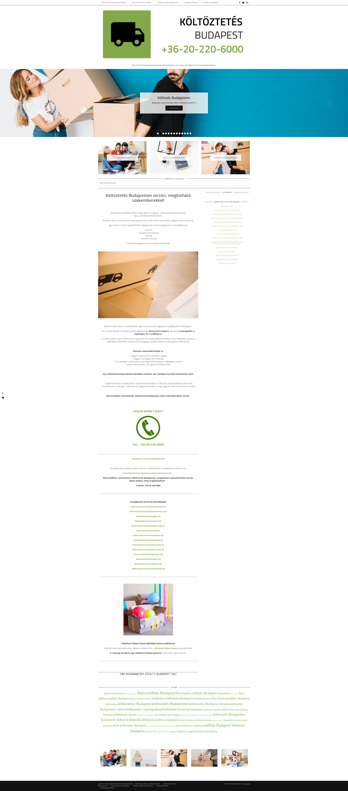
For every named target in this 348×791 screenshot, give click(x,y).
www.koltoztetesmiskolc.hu (148, 564)
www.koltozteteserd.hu (148, 530)
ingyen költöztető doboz (140, 699)
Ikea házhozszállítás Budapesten (227, 218)
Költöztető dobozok (140, 720)
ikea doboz (234, 694)
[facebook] (239, 2)
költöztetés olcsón (125, 714)
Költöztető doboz (227, 252)
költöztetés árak (194, 715)
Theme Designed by (237, 784)
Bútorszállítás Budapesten (227, 210)
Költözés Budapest (166, 720)
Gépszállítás (224, 693)
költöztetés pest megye (167, 714)
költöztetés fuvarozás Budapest (183, 709)
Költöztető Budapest (206, 715)
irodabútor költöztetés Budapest (172, 698)
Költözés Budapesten (174, 97)
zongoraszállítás (195, 731)
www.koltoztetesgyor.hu (148, 516)
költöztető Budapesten (229, 714)
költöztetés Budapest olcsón (209, 704)
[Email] (243, 2)
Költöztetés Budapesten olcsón (227, 238)
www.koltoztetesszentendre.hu (148, 545)
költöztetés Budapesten (170, 703)
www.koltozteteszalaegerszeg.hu (148, 525)
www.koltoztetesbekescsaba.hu (148, 549)
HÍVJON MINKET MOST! (148, 411)
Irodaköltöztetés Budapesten (227, 222)
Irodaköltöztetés (201, 698)
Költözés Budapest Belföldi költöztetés (195, 720)
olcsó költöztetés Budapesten (155, 726)
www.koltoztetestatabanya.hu (148, 535)
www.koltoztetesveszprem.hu (148, 540)
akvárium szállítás (131, 694)
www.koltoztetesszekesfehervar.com (148, 511)
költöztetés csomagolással (144, 709)
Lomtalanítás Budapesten (227, 255)
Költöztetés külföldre (227, 248)
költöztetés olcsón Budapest (145, 715)
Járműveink (191, 3)
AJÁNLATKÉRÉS (210, 3)
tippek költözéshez (163, 731)
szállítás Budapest (216, 725)
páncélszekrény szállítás (189, 725)
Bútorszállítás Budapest (156, 693)
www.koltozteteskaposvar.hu (148, 554)
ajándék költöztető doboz (114, 693)
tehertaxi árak (151, 731)
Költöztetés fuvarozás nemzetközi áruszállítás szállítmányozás (227, 243)
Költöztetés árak (142, 3)
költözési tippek (218, 720)
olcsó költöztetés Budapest (129, 725)
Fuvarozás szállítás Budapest (196, 693)
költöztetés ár (185, 715)
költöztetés (111, 704)
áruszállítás (211, 731)
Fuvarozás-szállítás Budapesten (227, 214)
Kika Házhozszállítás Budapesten (227, 226)
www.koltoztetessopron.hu (148, 521)
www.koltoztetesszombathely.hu (148, 568)
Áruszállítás (227, 206)
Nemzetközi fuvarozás (227, 259)
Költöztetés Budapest (113, 3)
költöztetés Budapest (134, 703)
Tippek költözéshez (168, 3)
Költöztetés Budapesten (227, 234)
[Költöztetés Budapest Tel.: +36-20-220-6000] (174, 31)
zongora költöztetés (177, 731)
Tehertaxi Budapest (227, 263)
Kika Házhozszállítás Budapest (230, 698)
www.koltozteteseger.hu (148, 559)
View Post (174, 108)
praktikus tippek (170, 726)
